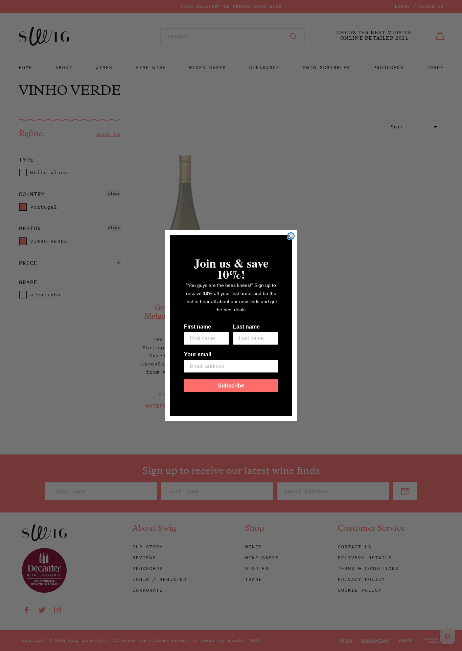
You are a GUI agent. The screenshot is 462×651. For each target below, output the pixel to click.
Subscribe (231, 385)
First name (197, 327)
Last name (246, 327)
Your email (197, 354)
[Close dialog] (290, 236)
